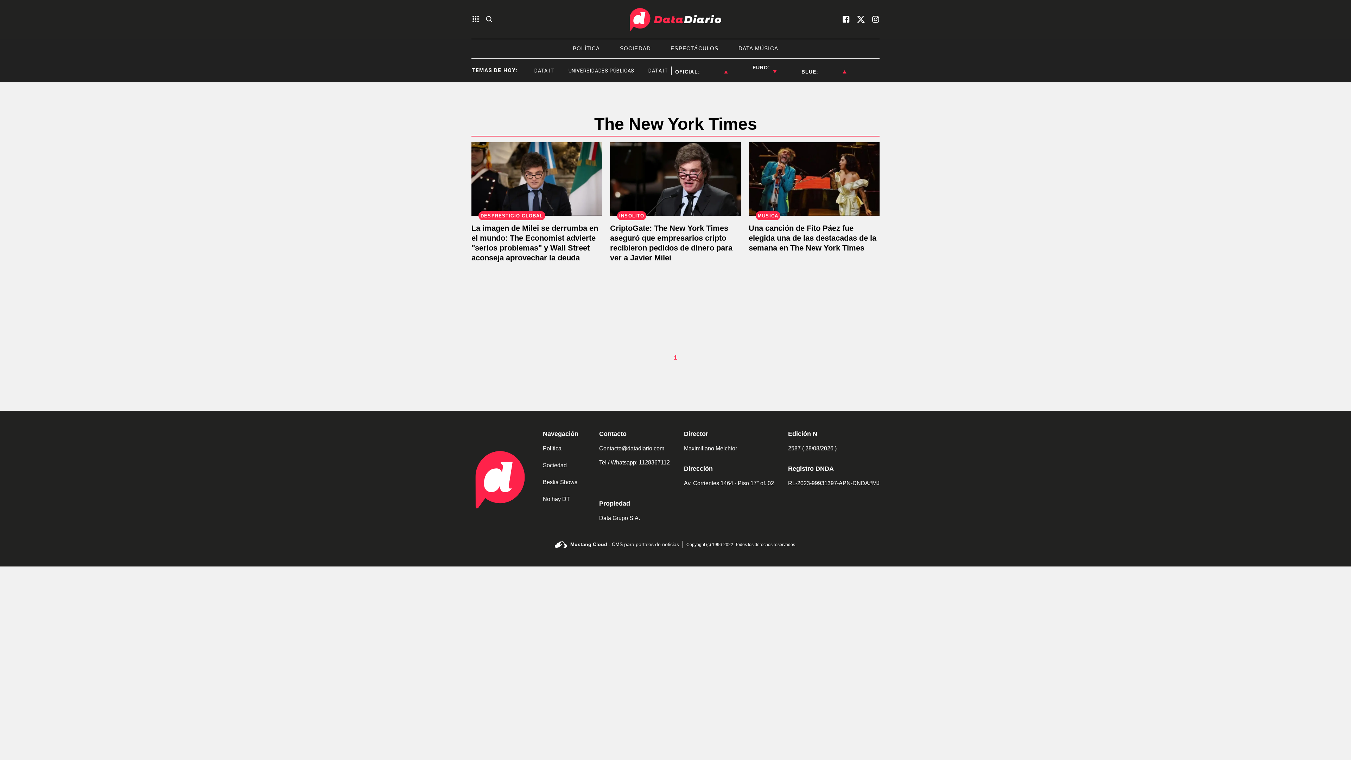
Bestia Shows (560, 482)
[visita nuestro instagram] (876, 19)
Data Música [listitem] (758, 48)
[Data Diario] (675, 19)
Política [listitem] (586, 48)
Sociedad (555, 465)
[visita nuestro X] (861, 19)
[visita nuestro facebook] (846, 19)
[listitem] (714, 67)
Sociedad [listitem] (635, 48)
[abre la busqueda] (489, 19)
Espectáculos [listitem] (694, 48)
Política (552, 448)
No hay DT (556, 499)
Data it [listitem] (530, 71)
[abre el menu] (475, 19)
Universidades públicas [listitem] (587, 71)
